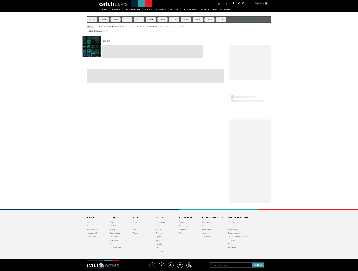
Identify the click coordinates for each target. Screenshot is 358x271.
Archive (231, 244)
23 (161, 26)
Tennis (135, 233)
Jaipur (158, 240)
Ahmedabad (160, 222)
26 (169, 26)
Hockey (136, 226)
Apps (181, 233)
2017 (198, 19)
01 (96, 26)
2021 (151, 19)
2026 (92, 19)
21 (155, 26)
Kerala (204, 233)
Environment (190, 10)
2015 (221, 19)
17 (143, 26)
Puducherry (206, 237)
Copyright (231, 240)
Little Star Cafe (221, 10)
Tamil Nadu (206, 229)
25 (167, 26)
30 (181, 26)
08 (117, 26)
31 (184, 26)
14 (134, 26)
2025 (104, 19)
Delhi (158, 247)
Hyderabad (160, 237)
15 (137, 26)
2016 (209, 19)
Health (205, 10)
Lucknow (159, 251)
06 (111, 26)
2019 (174, 19)
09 (120, 26)
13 (131, 26)
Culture (174, 10)
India (104, 10)
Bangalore (160, 226)
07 (114, 26)
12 (128, 26)
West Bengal (207, 222)
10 (123, 26)
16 (140, 26)
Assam (204, 226)
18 (146, 26)
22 (158, 26)
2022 (139, 19)
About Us (231, 222)
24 (164, 26)
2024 (115, 19)
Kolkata (159, 244)
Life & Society (115, 226)
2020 (162, 19)
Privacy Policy (233, 229)
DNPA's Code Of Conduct (237, 237)
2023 (127, 19)
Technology (183, 226)
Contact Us (232, 226)
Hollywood (114, 237)
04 (105, 26)
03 (102, 26)
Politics (116, 10)
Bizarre (112, 229)
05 (108, 26)
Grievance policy (234, 233)
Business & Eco (92, 229)
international (133, 10)
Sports (148, 10)
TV (111, 244)
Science (182, 222)
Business (161, 10)
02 (99, 26)
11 (125, 26)
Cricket (135, 222)
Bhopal (158, 229)
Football (136, 229)
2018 (186, 19)
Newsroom (232, 247)
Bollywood (114, 240)
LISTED (106, 41)
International (92, 233)
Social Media (115, 233)
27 (172, 26)
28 (175, 26)
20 (152, 26)
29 (178, 26)
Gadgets (182, 229)
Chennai (159, 233)
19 (149, 26)
